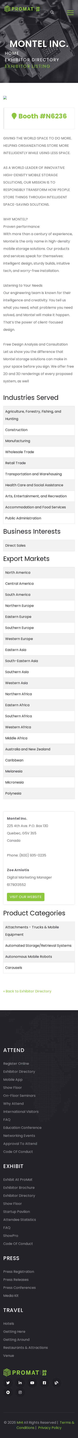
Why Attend (13, 1103)
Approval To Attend (20, 1143)
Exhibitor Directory (32, 60)
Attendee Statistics (19, 1219)
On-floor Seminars (19, 1095)
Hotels (8, 1323)
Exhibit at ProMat (17, 1179)
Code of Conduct (18, 1151)
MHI (20, 1422)
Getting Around (16, 1339)
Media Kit (11, 1295)
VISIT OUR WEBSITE (26, 896)
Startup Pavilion (16, 1211)
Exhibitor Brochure (19, 1187)
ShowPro (10, 1235)
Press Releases (16, 1279)
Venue (8, 1355)
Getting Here (14, 1331)
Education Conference (22, 1127)
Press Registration (18, 1271)
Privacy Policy (50, 1427)
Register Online (16, 1063)
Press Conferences (19, 1287)
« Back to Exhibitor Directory (27, 991)
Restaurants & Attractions (25, 1347)
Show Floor (12, 1087)
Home (12, 53)
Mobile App (13, 1079)
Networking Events (19, 1135)
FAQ (6, 1119)
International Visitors (21, 1111)
